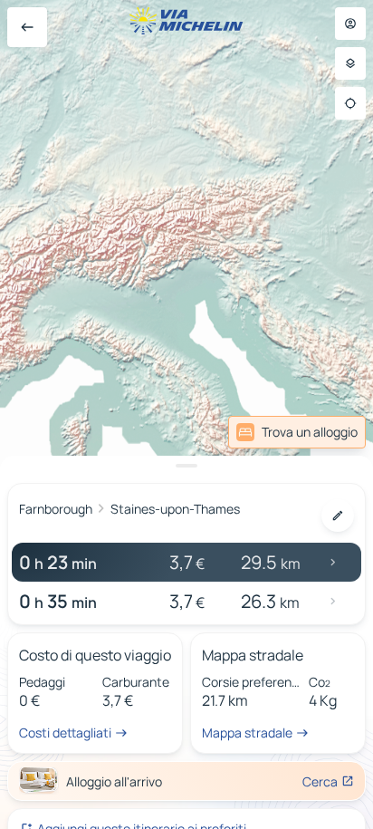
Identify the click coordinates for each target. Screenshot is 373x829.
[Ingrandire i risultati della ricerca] (186, 466)
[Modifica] (337, 515)
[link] (297, 432)
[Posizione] (350, 103)
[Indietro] (27, 27)
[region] (186, 414)
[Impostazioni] (350, 63)
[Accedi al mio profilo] (350, 23)
